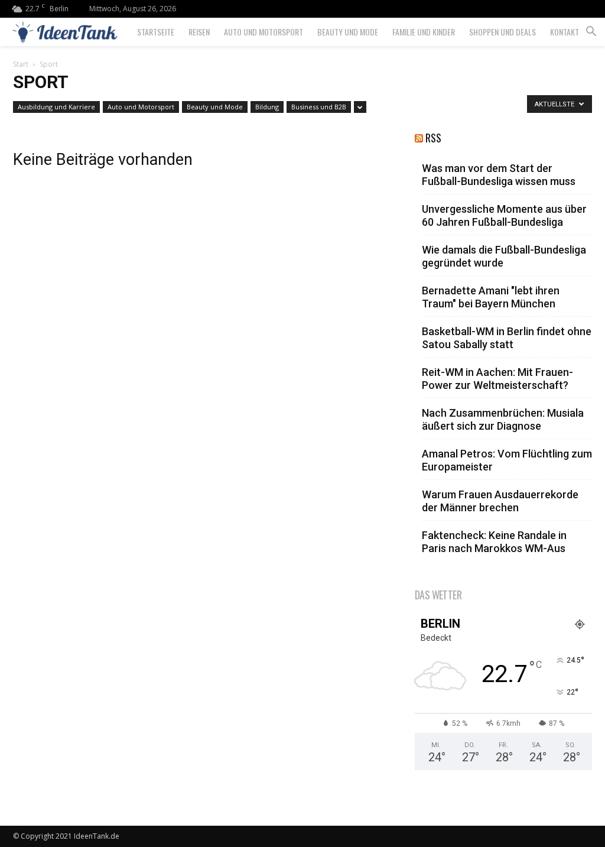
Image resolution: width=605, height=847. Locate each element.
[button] (591, 32)
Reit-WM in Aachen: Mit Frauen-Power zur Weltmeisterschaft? (497, 378)
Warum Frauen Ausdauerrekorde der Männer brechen (500, 501)
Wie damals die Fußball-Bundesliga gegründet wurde (504, 256)
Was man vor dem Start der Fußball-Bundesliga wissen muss (498, 174)
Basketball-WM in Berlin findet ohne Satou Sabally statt (506, 338)
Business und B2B (318, 106)
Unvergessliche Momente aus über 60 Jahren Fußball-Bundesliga (504, 215)
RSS (433, 138)
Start (20, 64)
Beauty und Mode (347, 31)
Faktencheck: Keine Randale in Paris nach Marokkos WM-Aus (494, 541)
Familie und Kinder (423, 31)
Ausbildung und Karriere (56, 106)
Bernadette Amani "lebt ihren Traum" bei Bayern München (491, 297)
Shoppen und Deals (502, 31)
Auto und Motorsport (263, 31)
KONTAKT (564, 31)
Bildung (267, 106)
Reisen (199, 31)
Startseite (155, 31)
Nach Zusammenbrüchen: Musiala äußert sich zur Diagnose (503, 419)
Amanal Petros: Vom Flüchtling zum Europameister (507, 460)
